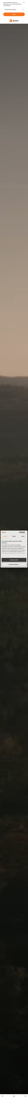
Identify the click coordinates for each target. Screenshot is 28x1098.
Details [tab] (14, 536)
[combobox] (14, 9)
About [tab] (22, 536)
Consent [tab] (5, 536)
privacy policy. (7, 554)
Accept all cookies (14, 559)
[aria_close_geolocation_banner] (24, 2)
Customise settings (13, 564)
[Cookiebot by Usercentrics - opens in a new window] (20, 532)
